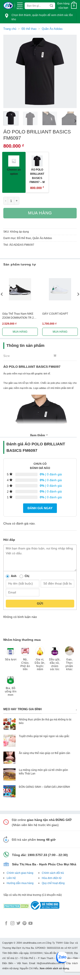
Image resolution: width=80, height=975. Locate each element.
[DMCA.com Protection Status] (16, 905)
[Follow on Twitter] (18, 923)
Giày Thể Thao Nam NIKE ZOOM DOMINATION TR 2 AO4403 (18, 316)
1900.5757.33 (37, 855)
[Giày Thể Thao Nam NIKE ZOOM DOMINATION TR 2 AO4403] (20, 289)
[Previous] (10, 71)
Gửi (40, 603)
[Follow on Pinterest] (24, 923)
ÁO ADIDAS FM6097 (21, 244)
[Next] (70, 71)
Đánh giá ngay (40, 508)
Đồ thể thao (29, 28)
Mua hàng (40, 213)
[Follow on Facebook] (6, 923)
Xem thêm (38, 435)
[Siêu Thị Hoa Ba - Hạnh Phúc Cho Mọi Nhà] (8, 5)
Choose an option (14, 171)
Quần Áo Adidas (52, 28)
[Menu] (19, 5)
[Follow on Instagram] (12, 923)
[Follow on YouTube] (30, 923)
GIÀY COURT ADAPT (55, 313)
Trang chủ (9, 28)
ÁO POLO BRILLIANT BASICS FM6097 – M (37, 175)
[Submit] (51, 5)
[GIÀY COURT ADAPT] (60, 289)
